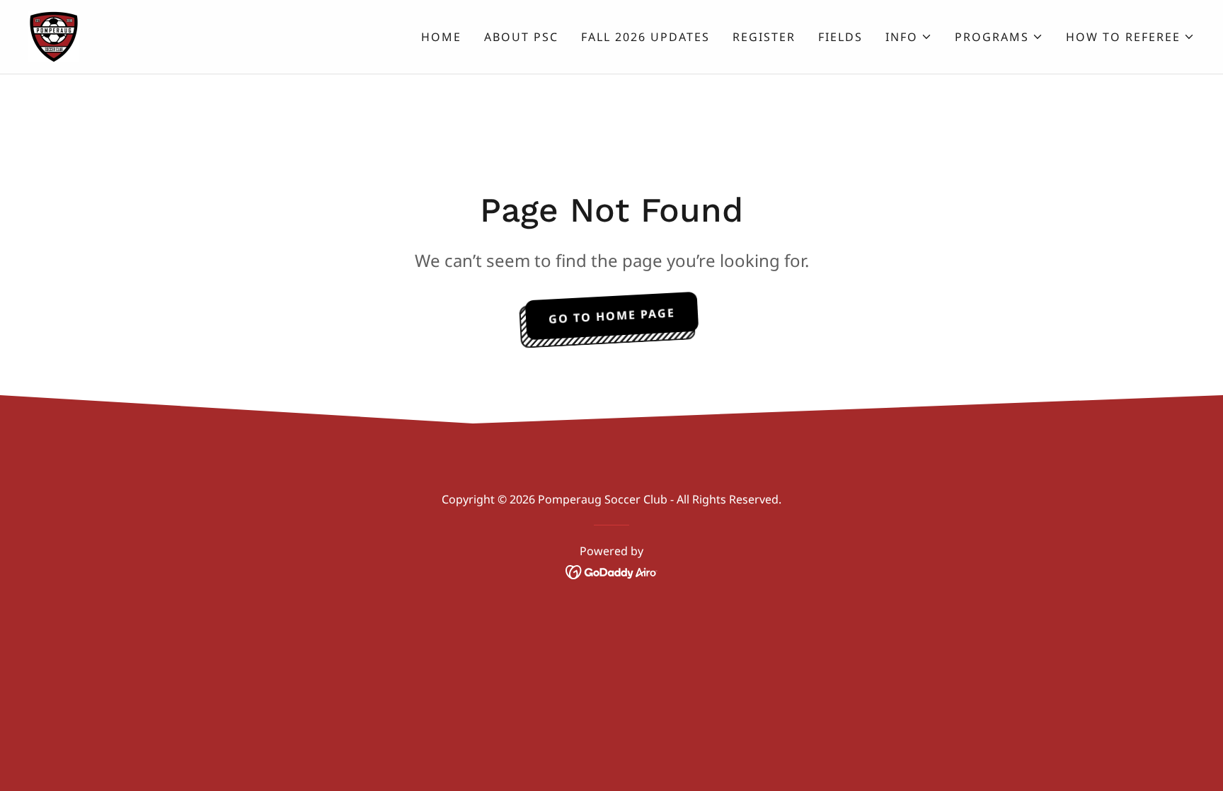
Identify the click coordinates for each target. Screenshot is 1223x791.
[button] (908, 36)
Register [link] (764, 37)
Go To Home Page (611, 315)
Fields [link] (840, 37)
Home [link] (441, 37)
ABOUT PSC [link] (521, 37)
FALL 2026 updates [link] (645, 37)
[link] (53, 35)
